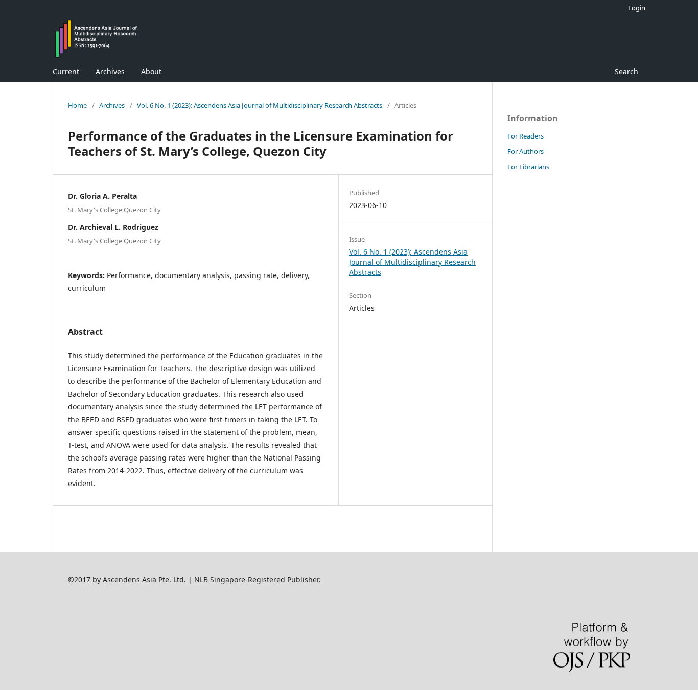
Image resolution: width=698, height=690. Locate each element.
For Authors (525, 151)
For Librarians (528, 166)
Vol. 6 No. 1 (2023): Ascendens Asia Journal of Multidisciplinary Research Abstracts (259, 105)
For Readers (525, 136)
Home (77, 105)
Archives (110, 71)
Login (636, 7)
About (151, 71)
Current (66, 71)
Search (626, 71)
